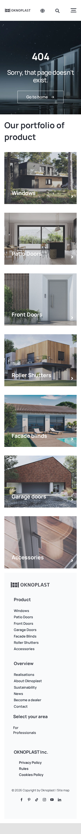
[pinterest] (29, 799)
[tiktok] (36, 799)
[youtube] (52, 799)
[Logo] (18, 10)
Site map (63, 790)
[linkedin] (59, 799)
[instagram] (44, 799)
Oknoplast (48, 790)
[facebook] (21, 799)
